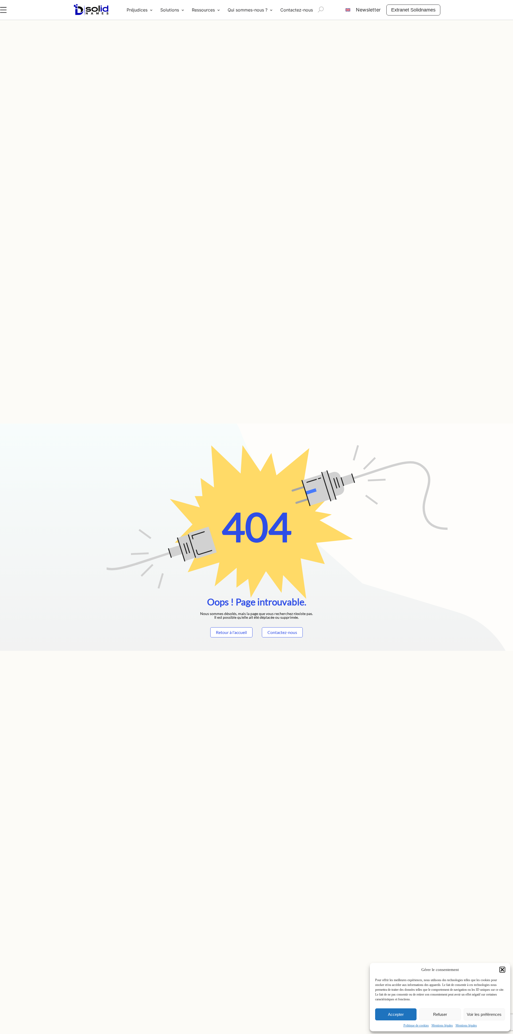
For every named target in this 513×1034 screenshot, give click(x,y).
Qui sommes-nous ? (247, 10)
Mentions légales (442, 1025)
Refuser (440, 1014)
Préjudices (137, 10)
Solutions (169, 10)
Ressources (203, 10)
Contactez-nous (296, 10)
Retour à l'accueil (231, 632)
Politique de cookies (416, 1025)
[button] (502, 969)
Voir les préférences (484, 1014)
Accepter (396, 1014)
